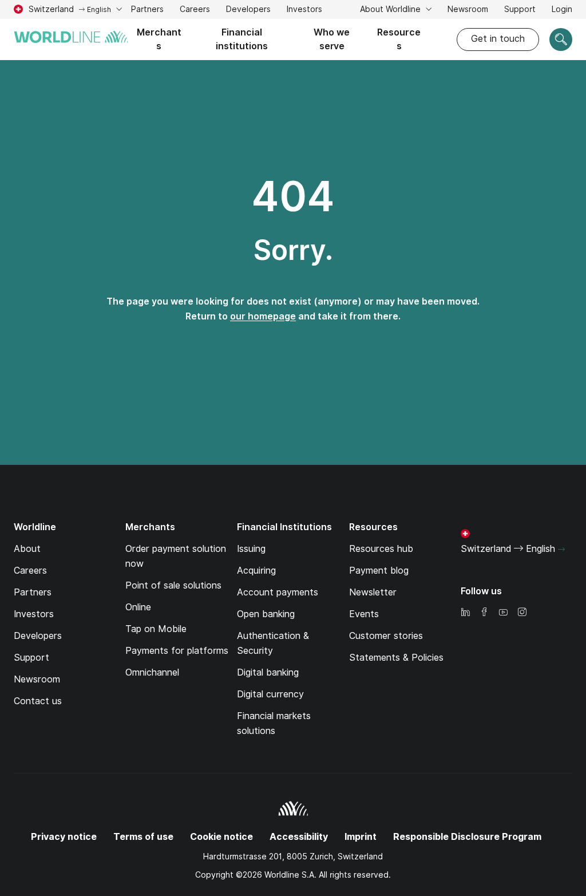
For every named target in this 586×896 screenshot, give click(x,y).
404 (293, 196)
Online (138, 607)
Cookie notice (221, 836)
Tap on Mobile (156, 628)
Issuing (251, 548)
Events (364, 614)
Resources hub (381, 548)
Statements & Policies (396, 657)
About (27, 548)
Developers (248, 9)
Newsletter (373, 592)
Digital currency (270, 694)
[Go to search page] (560, 39)
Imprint (361, 836)
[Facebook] (484, 612)
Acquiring (256, 570)
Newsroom (468, 9)
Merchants (159, 39)
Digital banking (268, 672)
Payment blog (379, 570)
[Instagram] (521, 612)
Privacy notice (64, 836)
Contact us (38, 701)
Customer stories (386, 635)
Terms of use (143, 836)
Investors (304, 11)
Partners (147, 9)
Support (520, 11)
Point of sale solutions (173, 585)
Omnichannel (152, 672)
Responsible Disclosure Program (467, 836)
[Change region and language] (561, 549)
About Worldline (391, 9)
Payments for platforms (176, 650)
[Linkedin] (465, 612)
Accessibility (299, 836)
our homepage (263, 316)
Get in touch (498, 38)
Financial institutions (242, 39)
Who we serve (332, 39)
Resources (399, 39)
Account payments (277, 592)
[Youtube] (503, 612)
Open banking (266, 614)
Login (562, 9)
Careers (195, 11)
